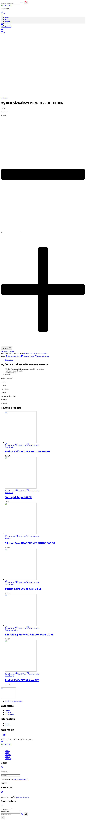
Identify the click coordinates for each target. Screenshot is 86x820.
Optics (7, 710)
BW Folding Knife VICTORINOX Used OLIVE (29, 634)
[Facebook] (2, 736)
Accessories (9, 493)
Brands (8, 22)
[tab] (45, 360)
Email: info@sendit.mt (13, 701)
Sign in (4, 783)
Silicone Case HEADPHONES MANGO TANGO (30, 543)
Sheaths (7, 538)
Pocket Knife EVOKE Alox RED (22, 680)
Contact (8, 26)
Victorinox (4, 98)
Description (9, 360)
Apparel (8, 712)
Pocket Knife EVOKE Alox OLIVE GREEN (27, 451)
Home (7, 18)
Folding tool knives (30, 353)
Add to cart (5, 348)
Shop (7, 20)
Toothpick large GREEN (18, 497)
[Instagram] (4, 736)
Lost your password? (20, 779)
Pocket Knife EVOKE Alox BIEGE (23, 588)
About (7, 24)
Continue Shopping (22, 797)
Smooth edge (9, 447)
